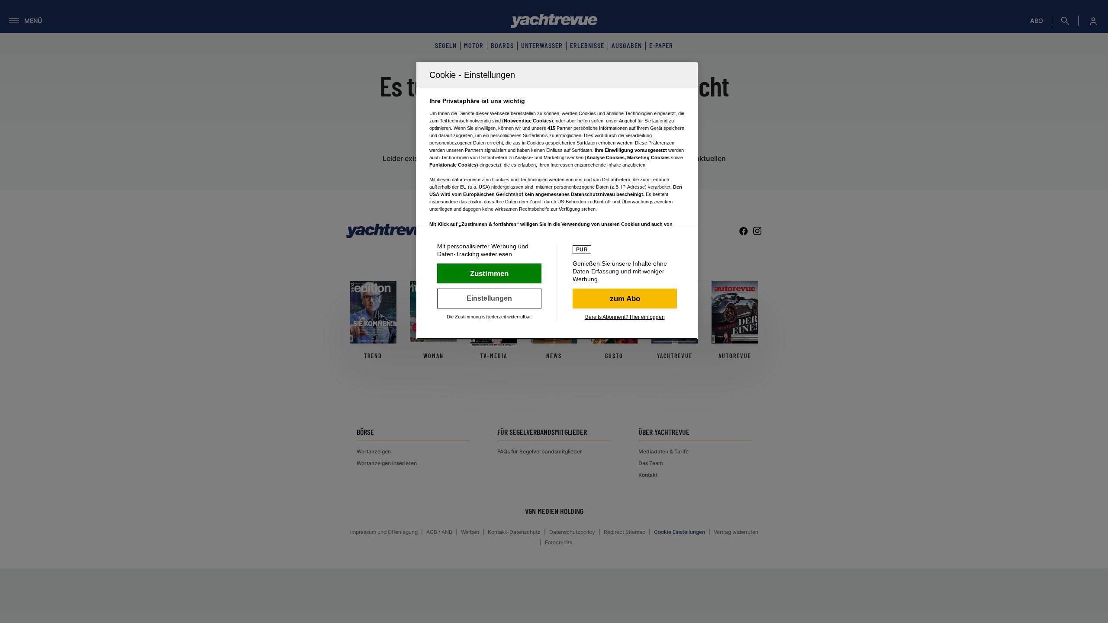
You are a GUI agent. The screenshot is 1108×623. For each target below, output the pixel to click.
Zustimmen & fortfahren (489, 273)
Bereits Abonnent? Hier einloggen (625, 317)
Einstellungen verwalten (489, 298)
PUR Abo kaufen (625, 298)
